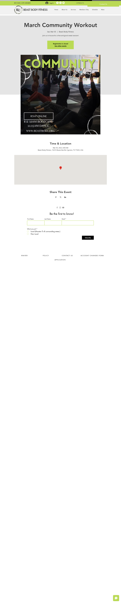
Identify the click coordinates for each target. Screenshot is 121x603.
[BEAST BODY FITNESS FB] (57, 3)
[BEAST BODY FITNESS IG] (60, 207)
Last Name (48, 219)
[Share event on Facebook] (56, 197)
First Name (30, 219)
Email (63, 219)
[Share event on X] (60, 197)
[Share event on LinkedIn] (65, 197)
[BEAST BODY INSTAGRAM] (60, 3)
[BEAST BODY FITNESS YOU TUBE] (63, 3)
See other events (60, 46)
